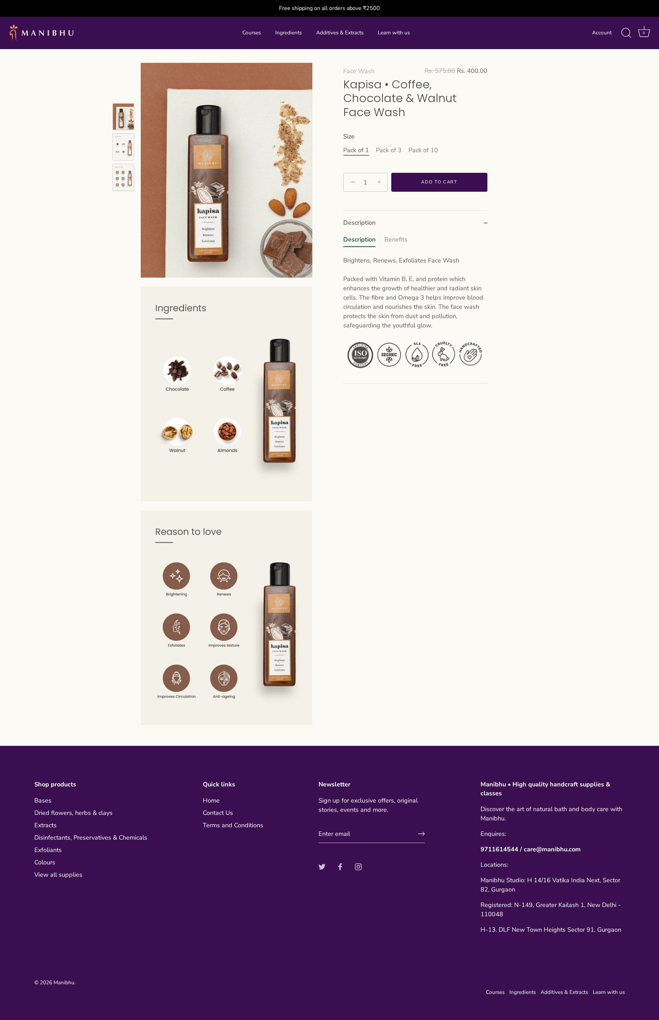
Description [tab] (359, 222)
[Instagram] (358, 866)
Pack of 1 (356, 150)
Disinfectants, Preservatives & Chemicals (90, 837)
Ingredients (288, 32)
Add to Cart (439, 182)
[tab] (415, 309)
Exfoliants (48, 850)
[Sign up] (421, 833)
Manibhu (64, 982)
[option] (123, 118)
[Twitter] (322, 866)
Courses (251, 32)
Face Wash (358, 71)
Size (349, 137)
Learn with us (394, 32)
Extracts (45, 825)
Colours (44, 862)
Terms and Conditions (233, 825)
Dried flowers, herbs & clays (73, 813)
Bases (42, 800)
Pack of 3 (389, 150)
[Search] (626, 33)
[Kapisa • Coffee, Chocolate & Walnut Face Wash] (123, 116)
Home (211, 800)
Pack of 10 (423, 150)
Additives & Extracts (339, 32)
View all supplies (58, 875)
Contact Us (218, 813)
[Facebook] (340, 866)
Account (602, 32)
